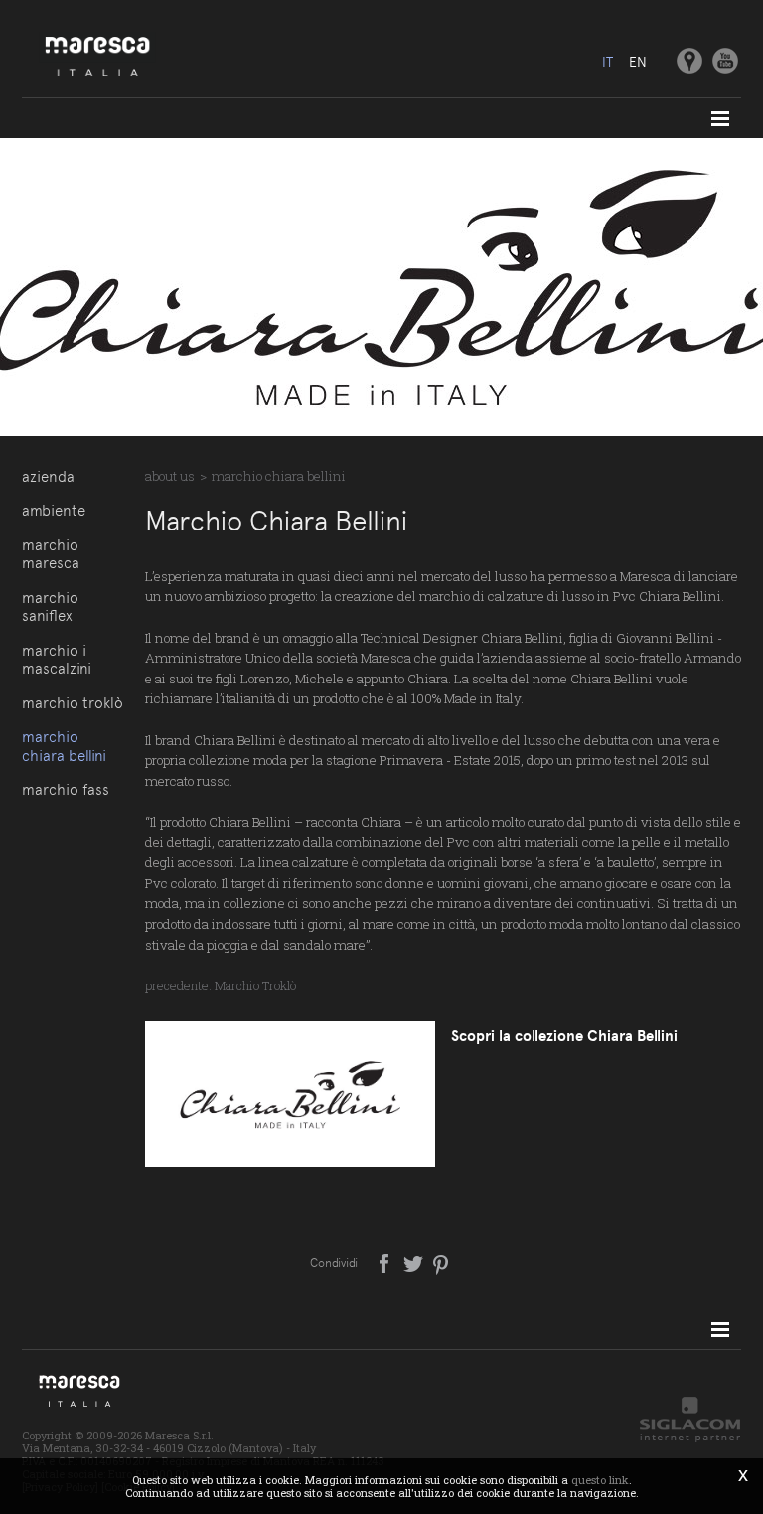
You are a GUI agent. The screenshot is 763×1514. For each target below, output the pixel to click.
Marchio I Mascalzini (56, 660)
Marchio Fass (65, 790)
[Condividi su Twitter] (414, 1262)
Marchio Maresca (50, 554)
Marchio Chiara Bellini (64, 746)
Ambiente (53, 511)
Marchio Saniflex (50, 607)
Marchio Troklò (72, 703)
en (638, 62)
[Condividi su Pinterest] (441, 1262)
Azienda (48, 477)
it (607, 62)
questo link (600, 1479)
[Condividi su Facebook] (386, 1262)
